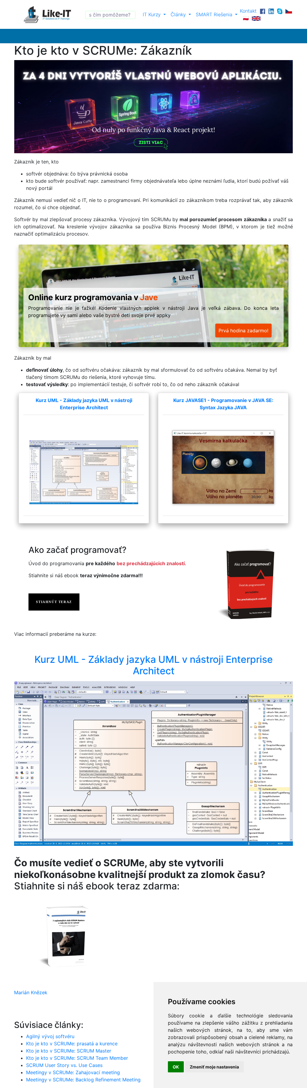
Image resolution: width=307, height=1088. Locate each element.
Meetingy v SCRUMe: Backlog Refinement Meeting (83, 1080)
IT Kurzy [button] (152, 14)
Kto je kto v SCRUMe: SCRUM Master (68, 1051)
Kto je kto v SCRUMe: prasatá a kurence (72, 1044)
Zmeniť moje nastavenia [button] (214, 1066)
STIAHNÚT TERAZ (54, 602)
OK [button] (176, 1066)
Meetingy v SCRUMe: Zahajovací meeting (73, 1072)
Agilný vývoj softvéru (50, 1036)
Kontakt (248, 11)
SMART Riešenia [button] (215, 14)
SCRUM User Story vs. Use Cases (64, 1065)
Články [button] (179, 14)
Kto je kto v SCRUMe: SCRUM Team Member (77, 1058)
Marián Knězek (30, 992)
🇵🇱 (246, 18)
